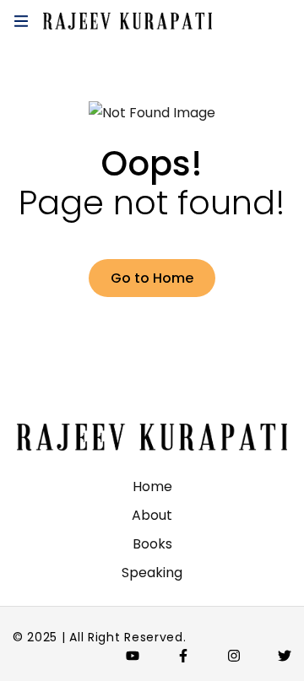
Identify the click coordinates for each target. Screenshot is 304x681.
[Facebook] (183, 655)
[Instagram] (234, 655)
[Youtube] (132, 655)
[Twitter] (284, 655)
